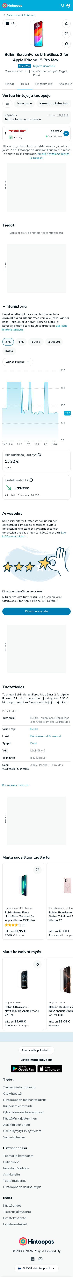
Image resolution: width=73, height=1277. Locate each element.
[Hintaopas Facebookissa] (32, 1259)
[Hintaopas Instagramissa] (40, 1259)
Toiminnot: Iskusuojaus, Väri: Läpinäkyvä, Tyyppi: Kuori (36, 73)
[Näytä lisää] (6, 133)
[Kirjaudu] (68, 5)
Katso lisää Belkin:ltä (15, 785)
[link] (23, 901)
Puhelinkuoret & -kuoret (21, 15)
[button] (9, 23)
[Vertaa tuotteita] (66, 44)
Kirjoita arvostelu (44, 66)
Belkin (34, 729)
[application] (36, 408)
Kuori (33, 743)
